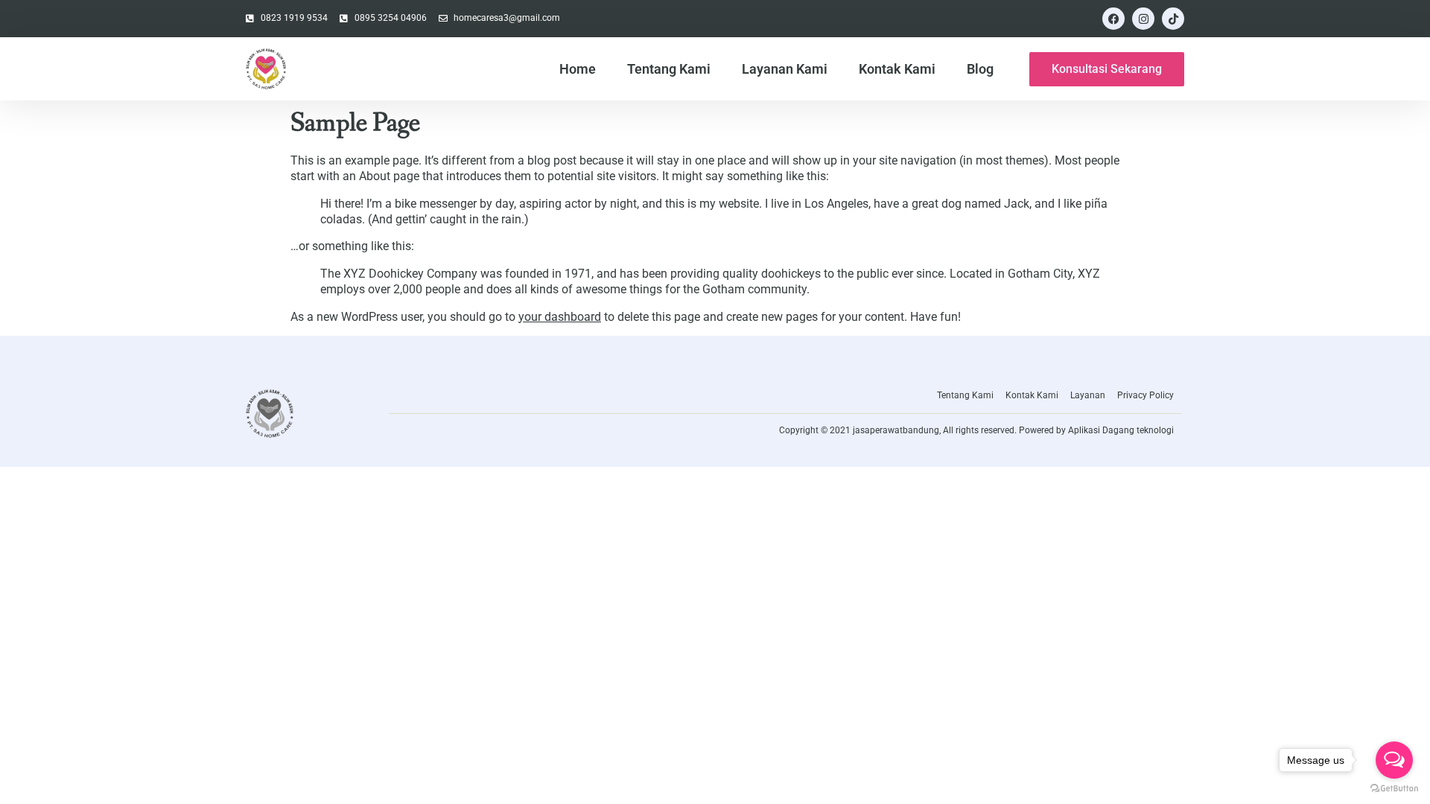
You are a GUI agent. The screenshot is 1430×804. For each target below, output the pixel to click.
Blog (980, 69)
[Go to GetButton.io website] (1394, 789)
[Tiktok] (1173, 18)
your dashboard (559, 317)
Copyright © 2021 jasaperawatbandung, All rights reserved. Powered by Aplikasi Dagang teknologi (976, 430)
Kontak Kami (897, 69)
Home (577, 69)
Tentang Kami (669, 69)
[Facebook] (1113, 18)
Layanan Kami (784, 69)
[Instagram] (1143, 18)
